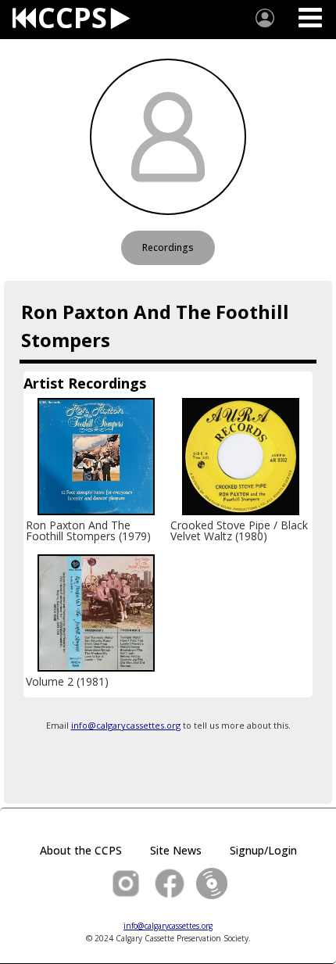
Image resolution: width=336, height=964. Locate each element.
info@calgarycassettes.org (126, 725)
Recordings (168, 247)
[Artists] (265, 18)
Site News (176, 850)
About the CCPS (81, 850)
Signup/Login (263, 850)
